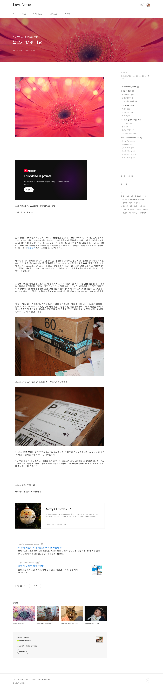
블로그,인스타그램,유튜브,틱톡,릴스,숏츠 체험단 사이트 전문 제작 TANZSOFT (48, 571)
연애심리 (126, 91)
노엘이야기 (131, 209)
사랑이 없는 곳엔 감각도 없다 (27, 646)
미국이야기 (132, 213)
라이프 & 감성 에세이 (131, 120)
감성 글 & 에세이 (129, 133)
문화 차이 (127, 127)
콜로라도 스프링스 (131, 199)
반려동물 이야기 (129, 154)
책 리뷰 (126, 116)
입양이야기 (133, 206)
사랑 (132, 196)
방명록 (67, 14)
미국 (122, 199)
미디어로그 (37, 14)
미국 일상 (127, 123)
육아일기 (146, 209)
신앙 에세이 (127, 112)
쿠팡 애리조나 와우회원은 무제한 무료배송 (40, 547)
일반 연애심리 (128, 95)
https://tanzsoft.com (26, 562)
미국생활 (124, 209)
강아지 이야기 (128, 148)
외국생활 (141, 199)
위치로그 (53, 14)
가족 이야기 (128, 144)
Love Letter (22, 5)
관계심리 (126, 98)
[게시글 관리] (27, 586)
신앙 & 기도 (127, 105)
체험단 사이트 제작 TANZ (31, 566)
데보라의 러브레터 (135, 203)
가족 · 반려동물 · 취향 (131, 137)
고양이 (127, 196)
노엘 (144, 196)
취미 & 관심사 (128, 141)
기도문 (126, 109)
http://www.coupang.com (28, 544)
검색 (142, 5)
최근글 (123, 176)
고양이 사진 (124, 206)
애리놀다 (31, 248)
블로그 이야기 (128, 158)
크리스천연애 (142, 213)
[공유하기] (24, 586)
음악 (122, 196)
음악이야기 (138, 196)
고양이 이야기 (128, 151)
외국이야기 (124, 203)
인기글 (130, 176)
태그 (24, 14)
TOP (148, 680)
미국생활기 (124, 213)
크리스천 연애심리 (129, 101)
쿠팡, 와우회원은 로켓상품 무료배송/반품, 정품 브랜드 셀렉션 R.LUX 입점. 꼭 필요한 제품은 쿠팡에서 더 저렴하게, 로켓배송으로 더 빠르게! (59, 552)
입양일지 (139, 209)
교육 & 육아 (128, 130)
